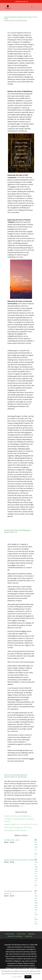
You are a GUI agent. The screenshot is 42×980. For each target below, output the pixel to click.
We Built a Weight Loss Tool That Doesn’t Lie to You (21, 824)
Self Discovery (22, 20)
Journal (6, 20)
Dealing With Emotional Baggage (17, 530)
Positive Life (13, 20)
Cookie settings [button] (17, 977)
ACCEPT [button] (28, 977)
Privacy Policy (9, 934)
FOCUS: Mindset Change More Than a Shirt (17, 827)
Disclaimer (31, 934)
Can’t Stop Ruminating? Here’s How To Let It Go (20, 18)
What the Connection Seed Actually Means (17, 816)
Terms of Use (21, 934)
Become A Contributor (15, 936)
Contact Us (28, 936)
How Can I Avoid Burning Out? (16, 775)
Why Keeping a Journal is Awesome (15, 830)
